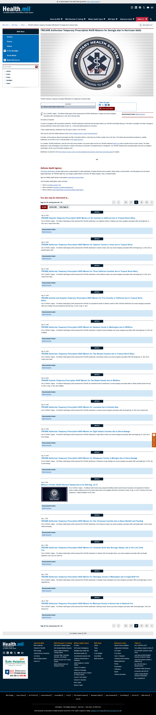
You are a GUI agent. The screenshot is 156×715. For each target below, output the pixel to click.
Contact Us (37, 661)
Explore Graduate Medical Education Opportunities (141, 675)
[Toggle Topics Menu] (104, 19)
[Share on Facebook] (100, 105)
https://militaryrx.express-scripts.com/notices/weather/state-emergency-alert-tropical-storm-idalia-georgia (85, 152)
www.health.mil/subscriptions (76, 177)
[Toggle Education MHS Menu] (84, 19)
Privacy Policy (20, 695)
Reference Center (126, 19)
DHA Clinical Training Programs (62, 645)
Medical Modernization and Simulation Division (61, 665)
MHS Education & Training (74, 19)
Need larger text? (147, 25)
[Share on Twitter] (103, 105)
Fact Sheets (117, 651)
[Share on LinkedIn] (106, 105)
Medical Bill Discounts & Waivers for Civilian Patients (83, 674)
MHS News (111, 19)
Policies (116, 664)
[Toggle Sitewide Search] (151, 19)
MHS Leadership (38, 645)
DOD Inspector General (80, 695)
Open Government (110, 695)
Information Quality (96, 695)
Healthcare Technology (80, 670)
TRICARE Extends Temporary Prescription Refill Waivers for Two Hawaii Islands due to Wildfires (80, 380)
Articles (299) (53, 207)
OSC (77, 699)
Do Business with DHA (140, 671)
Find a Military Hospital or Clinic (142, 648)
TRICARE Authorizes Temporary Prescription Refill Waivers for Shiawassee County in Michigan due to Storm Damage (89, 458)
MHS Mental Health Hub (80, 653)
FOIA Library (117, 653)
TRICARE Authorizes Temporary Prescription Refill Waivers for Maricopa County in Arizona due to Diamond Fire (87, 603)
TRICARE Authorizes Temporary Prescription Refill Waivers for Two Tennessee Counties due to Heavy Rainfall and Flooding (92, 521)
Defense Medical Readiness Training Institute (61, 651)
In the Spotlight (12, 51)
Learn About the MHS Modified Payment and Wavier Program (142, 656)
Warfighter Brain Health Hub (81, 651)
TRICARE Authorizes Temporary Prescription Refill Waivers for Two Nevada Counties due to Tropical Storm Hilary (88, 354)
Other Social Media (107, 109)
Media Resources (140, 114)
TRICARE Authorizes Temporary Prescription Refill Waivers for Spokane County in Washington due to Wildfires (87, 327)
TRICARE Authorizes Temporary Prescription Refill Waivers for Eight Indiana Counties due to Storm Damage (85, 431)
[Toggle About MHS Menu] (61, 19)
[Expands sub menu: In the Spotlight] (5, 51)
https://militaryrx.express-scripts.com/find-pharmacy (83, 133)
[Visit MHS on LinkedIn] (136, 8)
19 (141, 202)
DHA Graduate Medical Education (63, 648)
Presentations (118, 666)
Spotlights (9, 80)
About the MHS (55, 19)
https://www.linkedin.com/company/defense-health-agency (68, 190)
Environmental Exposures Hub (82, 656)
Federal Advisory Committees (41, 653)
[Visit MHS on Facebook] (140, 8)
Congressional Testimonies (121, 648)
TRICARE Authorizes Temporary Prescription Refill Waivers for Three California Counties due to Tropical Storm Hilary (89, 271)
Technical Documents (120, 674)
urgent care (116, 143)
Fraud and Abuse (45, 695)
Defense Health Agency (49, 171)
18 (136, 202)
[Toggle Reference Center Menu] (133, 19)
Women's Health (78, 685)
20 (146, 202)
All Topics (76, 645)
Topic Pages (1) (63, 207)
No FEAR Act (32, 695)
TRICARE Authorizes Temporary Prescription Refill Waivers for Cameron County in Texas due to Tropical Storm (87, 244)
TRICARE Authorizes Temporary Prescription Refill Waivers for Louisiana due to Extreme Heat (79, 407)
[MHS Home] (14, 649)
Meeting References (119, 661)
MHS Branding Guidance (40, 659)
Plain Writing (123, 695)
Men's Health (77, 682)
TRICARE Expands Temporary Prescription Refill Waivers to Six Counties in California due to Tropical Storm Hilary (88, 218)
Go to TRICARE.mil (139, 645)
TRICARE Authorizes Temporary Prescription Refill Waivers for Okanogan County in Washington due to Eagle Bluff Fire (90, 577)
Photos (9, 41)
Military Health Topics (95, 19)
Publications (117, 669)
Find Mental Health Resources (142, 668)
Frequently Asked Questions (121, 659)
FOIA (67, 695)
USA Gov (134, 695)
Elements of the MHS (39, 648)
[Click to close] (154, 435)
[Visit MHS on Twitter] (144, 8)
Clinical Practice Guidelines (121, 645)
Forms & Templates (119, 656)
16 (125, 202)
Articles (10, 37)
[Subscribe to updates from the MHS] (152, 8)
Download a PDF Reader (97, 711)
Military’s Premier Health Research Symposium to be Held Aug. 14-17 (69, 485)
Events (8, 74)
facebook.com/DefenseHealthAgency (63, 187)
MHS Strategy (37, 651)
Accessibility (58, 695)
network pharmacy (78, 140)
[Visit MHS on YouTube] (148, 8)
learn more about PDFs (113, 711)
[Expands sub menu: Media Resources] (5, 60)
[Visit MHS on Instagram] (132, 8)
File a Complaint (138, 678)
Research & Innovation (80, 680)
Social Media (11, 55)
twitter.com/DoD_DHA (55, 185)
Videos (9, 46)
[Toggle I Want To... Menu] (146, 19)
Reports (116, 672)
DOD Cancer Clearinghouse (81, 648)
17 (131, 202)
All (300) (44, 207)
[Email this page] (109, 105)
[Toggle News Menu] (116, 19)
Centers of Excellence (80, 667)
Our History (37, 656)
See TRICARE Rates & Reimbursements (140, 665)
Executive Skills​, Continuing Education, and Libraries (61, 656)
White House (144, 695)
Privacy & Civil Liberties (80, 677)
